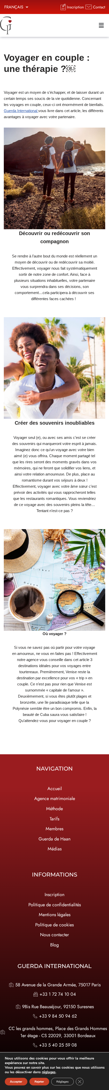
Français (13, 7)
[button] (16, 7)
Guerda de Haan (54, 839)
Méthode (54, 808)
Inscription (54, 894)
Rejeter (39, 1082)
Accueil (54, 788)
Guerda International (21, 111)
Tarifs (54, 819)
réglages (49, 1072)
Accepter (16, 1082)
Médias (55, 849)
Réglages (62, 1082)
